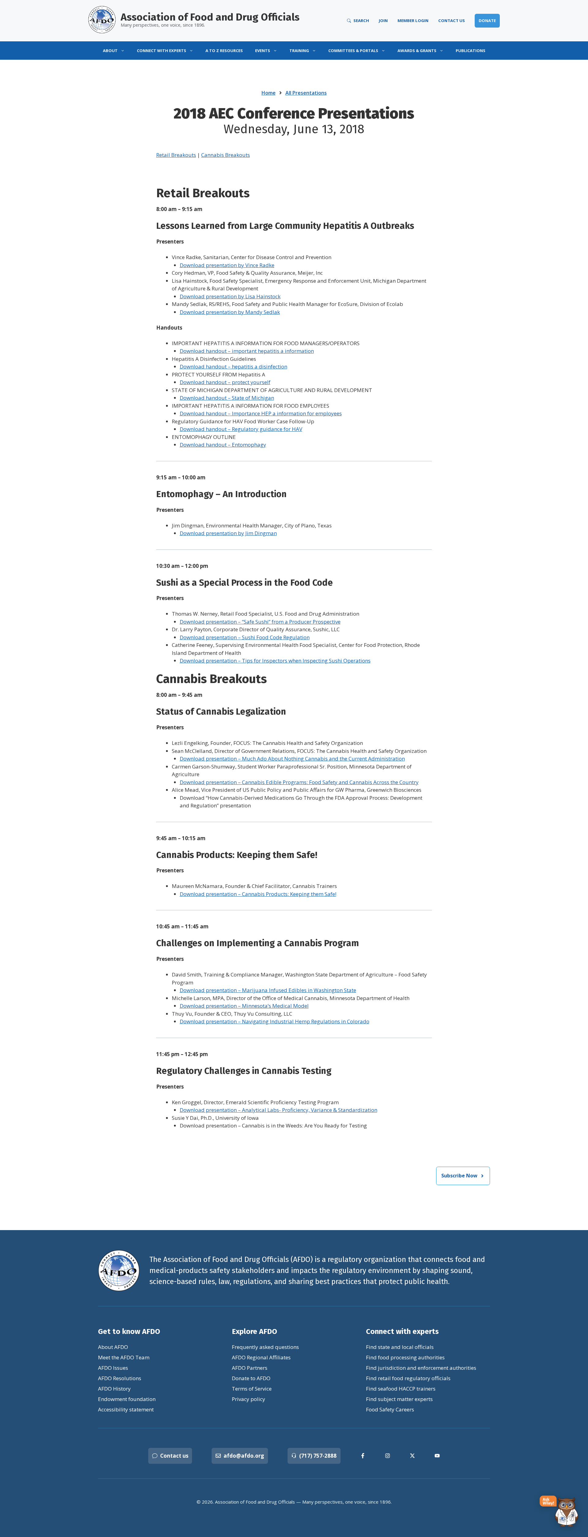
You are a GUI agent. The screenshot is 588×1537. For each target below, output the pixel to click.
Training (299, 50)
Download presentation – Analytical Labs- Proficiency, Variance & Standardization (278, 1109)
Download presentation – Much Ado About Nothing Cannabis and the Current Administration (292, 758)
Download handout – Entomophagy (223, 444)
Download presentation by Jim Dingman (228, 533)
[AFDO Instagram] (387, 1455)
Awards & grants (417, 50)
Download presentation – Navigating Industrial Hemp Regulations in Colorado (274, 1021)
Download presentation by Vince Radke (227, 265)
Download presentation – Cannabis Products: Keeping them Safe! (258, 893)
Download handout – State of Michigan (227, 397)
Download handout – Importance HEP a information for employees (261, 413)
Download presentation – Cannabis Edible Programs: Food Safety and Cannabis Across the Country (299, 782)
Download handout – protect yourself (225, 382)
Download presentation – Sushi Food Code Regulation (245, 637)
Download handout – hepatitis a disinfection (233, 366)
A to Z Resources (224, 50)
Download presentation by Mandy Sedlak (230, 311)
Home (269, 92)
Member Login (413, 20)
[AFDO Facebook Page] (362, 1455)
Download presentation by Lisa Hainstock (230, 296)
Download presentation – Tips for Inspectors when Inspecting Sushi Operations (275, 660)
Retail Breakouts (176, 154)
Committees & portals (353, 50)
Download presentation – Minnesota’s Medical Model (244, 1005)
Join (383, 20)
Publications (470, 50)
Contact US (451, 20)
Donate (487, 20)
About (110, 50)
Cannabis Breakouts (225, 154)
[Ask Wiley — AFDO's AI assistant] (559, 1512)
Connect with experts (161, 50)
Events (262, 50)
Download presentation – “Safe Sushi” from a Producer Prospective (260, 621)
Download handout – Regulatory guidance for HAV (241, 428)
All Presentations (306, 92)
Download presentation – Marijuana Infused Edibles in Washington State (268, 990)
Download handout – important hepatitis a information (247, 350)
